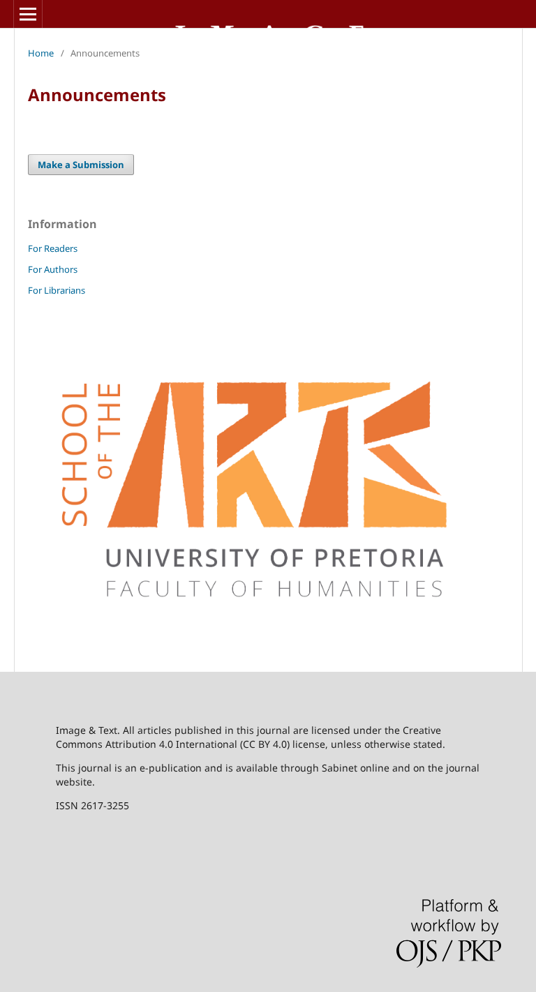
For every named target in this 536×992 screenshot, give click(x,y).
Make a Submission (81, 164)
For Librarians (56, 290)
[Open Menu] (28, 14)
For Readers (52, 248)
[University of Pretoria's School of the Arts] (268, 641)
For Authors (52, 269)
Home (41, 53)
